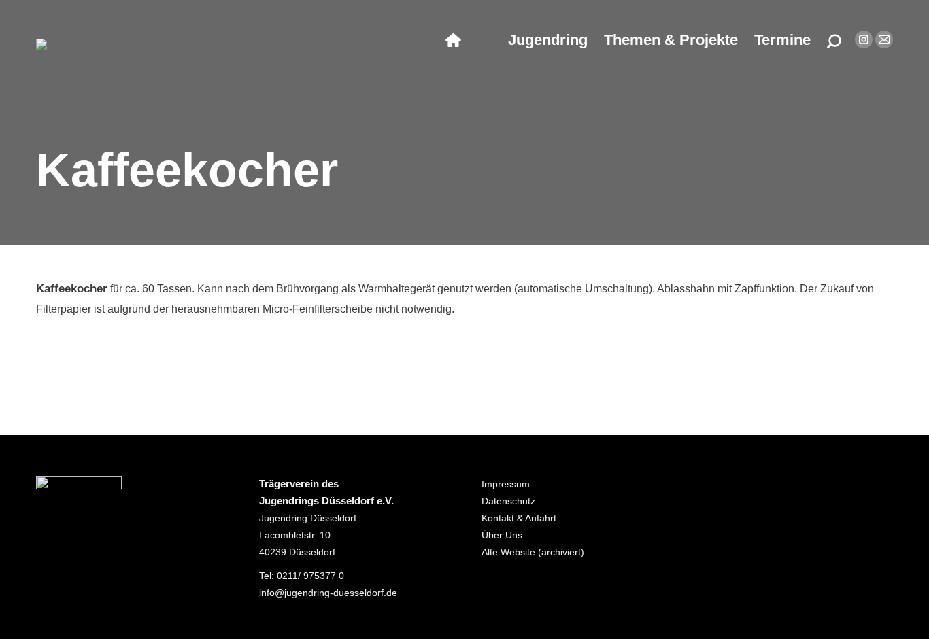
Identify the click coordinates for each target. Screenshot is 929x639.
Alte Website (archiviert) (533, 552)
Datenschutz (508, 501)
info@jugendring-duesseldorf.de (328, 592)
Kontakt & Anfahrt (519, 518)
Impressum (506, 484)
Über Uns (502, 535)
